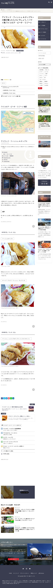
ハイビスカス (42, 35)
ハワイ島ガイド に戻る (8, 451)
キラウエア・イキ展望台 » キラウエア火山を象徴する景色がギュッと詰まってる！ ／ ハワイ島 (25, 529)
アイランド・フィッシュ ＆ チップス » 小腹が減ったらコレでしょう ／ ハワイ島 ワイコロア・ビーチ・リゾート (21, 11)
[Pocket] (9, 398)
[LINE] (11, 398)
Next (51, 144)
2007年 (3, 52)
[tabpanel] (44, 141)
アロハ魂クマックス (30, 576)
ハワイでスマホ (43, 38)
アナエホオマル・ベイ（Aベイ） (10, 433)
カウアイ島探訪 (43, 32)
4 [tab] (47, 149)
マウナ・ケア (41, 58)
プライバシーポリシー (24, 573)
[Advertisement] (18, 67)
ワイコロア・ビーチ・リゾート (12, 52)
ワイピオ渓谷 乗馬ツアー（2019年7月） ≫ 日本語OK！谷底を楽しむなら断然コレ (44, 125)
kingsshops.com (7, 157)
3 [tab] (45, 149)
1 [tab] (41, 149)
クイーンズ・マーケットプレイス (10, 442)
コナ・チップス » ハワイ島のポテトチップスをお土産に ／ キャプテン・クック (24, 519)
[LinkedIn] (13, 398)
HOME (3, 9)
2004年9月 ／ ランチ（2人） (9, 93)
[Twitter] (4, 398)
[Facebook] (2, 398)
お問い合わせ (41, 573)
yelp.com (5, 159)
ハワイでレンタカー (44, 28)
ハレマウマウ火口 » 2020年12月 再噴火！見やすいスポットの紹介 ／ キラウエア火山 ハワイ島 (44, 205)
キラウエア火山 (42, 55)
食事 (19, 52)
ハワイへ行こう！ (13, 559)
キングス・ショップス (9, 438)
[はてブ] (6, 398)
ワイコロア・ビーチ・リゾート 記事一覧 (11, 96)
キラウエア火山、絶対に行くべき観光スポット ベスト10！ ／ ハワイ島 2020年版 (44, 228)
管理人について (34, 573)
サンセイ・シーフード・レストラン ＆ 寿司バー (13, 447)
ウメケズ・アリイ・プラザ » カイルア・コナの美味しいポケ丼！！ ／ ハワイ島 (44, 251)
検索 (40, 88)
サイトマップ (16, 573)
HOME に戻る (6, 453)
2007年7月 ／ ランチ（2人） (9, 90)
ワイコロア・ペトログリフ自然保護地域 (12, 429)
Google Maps (6, 161)
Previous (37, 144)
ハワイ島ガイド (9, 9)
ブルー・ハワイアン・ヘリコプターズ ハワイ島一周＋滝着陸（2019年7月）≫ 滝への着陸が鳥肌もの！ (44, 109)
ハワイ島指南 (42, 25)
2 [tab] (43, 149)
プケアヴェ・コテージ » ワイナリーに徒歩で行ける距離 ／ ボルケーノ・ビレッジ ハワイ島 (24, 511)
